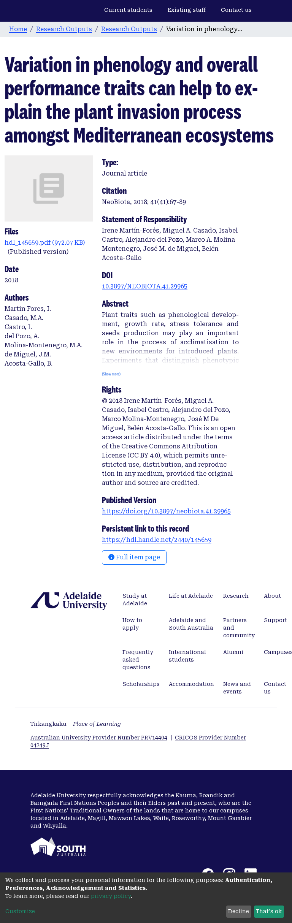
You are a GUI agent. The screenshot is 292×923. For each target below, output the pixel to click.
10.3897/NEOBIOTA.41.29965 (144, 286)
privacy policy (111, 896)
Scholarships (141, 684)
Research (236, 596)
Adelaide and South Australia (191, 624)
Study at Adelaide (134, 599)
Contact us (236, 10)
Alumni (233, 652)
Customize (20, 911)
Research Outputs (64, 29)
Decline (238, 911)
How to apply (132, 624)
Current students (128, 10)
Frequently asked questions (137, 659)
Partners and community (239, 627)
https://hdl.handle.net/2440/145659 (156, 539)
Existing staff (187, 10)
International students (187, 656)
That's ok (269, 911)
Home (18, 29)
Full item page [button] (137, 557)
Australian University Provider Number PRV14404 (98, 738)
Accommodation (191, 684)
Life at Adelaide (191, 596)
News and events (237, 688)
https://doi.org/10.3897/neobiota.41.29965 (166, 511)
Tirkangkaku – (75, 724)
